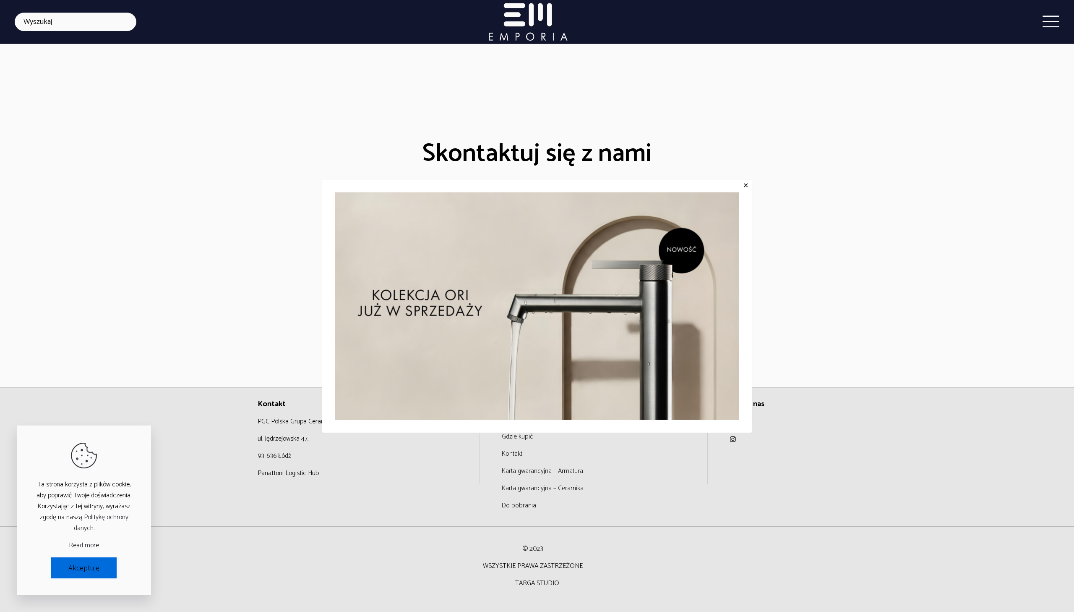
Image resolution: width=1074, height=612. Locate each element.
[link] (537, 306)
